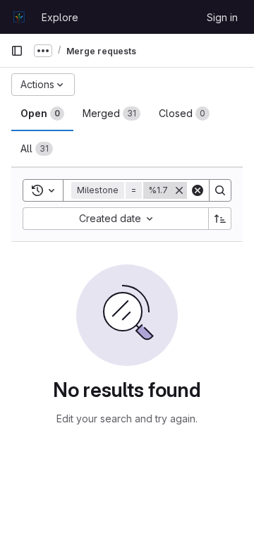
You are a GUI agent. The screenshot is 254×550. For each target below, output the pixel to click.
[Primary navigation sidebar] (17, 50)
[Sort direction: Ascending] (220, 218)
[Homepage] (19, 17)
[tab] (42, 113)
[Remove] (179, 190)
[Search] (220, 190)
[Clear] (197, 190)
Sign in (222, 17)
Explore (60, 17)
